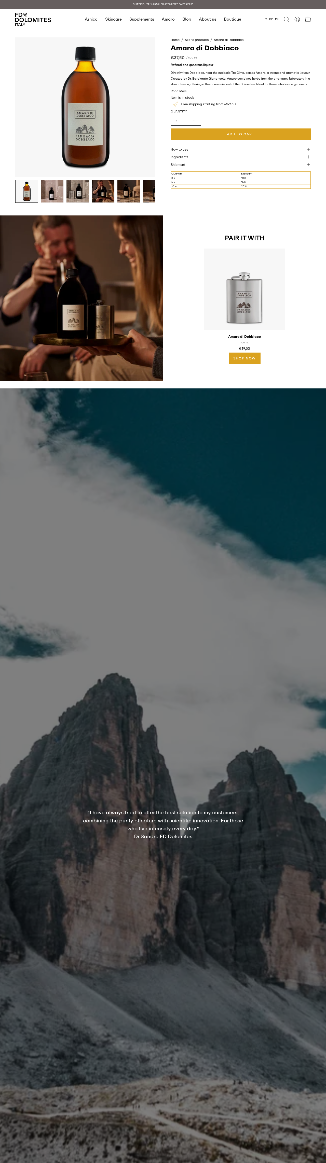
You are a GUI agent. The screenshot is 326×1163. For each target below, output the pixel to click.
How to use (179, 149)
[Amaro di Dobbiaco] (26, 191)
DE (271, 19)
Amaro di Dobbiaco (244, 336)
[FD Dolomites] (33, 19)
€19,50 (244, 348)
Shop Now (244, 358)
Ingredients (179, 157)
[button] (286, 19)
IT (266, 19)
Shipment (178, 165)
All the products (197, 40)
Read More (179, 91)
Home (175, 40)
